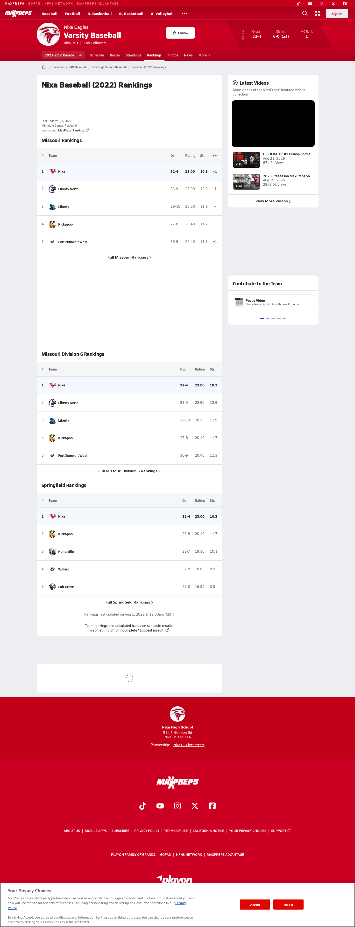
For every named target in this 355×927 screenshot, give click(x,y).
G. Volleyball (162, 13)
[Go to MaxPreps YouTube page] (160, 806)
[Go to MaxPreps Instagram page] (177, 806)
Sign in (337, 13)
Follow (183, 32)
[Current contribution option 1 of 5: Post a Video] (262, 318)
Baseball (49, 13)
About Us (72, 830)
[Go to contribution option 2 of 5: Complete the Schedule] (268, 318)
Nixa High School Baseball (109, 67)
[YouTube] (310, 3)
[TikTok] (298, 3)
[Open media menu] (317, 13)
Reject (288, 904)
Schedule (97, 55)
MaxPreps (14, 3)
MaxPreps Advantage (98, 3)
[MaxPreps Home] (18, 13)
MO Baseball (77, 67)
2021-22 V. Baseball (61, 55)
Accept (255, 904)
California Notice (208, 830)
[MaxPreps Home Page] (44, 67)
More (203, 55)
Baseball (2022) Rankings (149, 67)
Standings (133, 55)
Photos (172, 55)
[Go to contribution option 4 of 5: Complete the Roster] (279, 318)
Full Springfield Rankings (128, 602)
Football (72, 13)
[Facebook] (345, 3)
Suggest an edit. (152, 630)
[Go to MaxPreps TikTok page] (143, 806)
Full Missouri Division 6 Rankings (127, 471)
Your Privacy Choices (247, 830)
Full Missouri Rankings (127, 257)
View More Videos (272, 201)
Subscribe (120, 830)
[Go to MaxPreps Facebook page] (212, 806)
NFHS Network (58, 3)
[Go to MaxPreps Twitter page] (195, 806)
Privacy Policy (146, 830)
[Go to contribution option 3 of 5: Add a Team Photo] (273, 318)
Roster (115, 55)
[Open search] (305, 13)
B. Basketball (99, 13)
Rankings (154, 55)
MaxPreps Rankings (71, 130)
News (188, 55)
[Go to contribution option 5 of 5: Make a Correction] (284, 318)
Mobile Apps (96, 830)
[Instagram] (321, 3)
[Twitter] (333, 3)
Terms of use (176, 830)
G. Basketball (131, 13)
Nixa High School (177, 727)
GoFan (34, 3)
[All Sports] (184, 13)
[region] (177, 905)
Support (278, 830)
